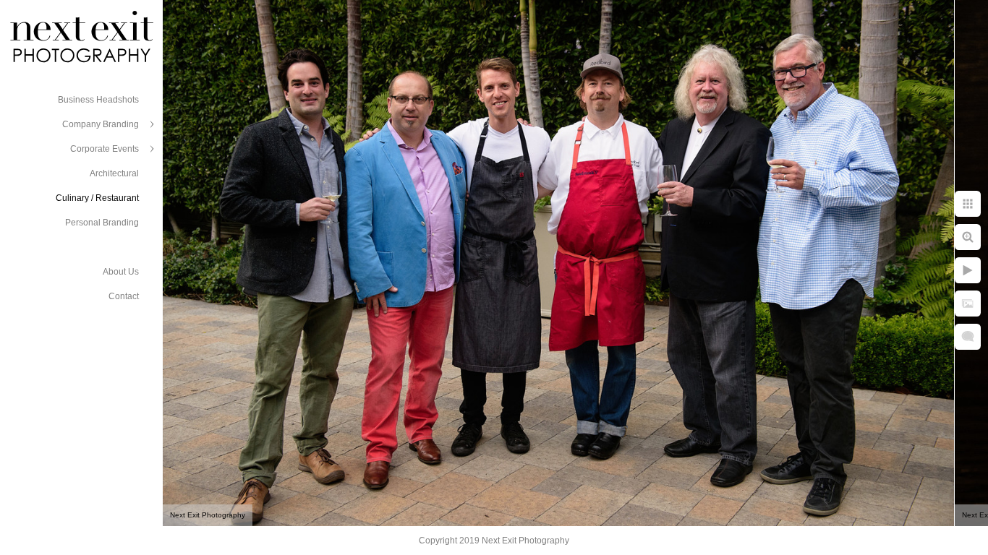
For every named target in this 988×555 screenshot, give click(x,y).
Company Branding (100, 124)
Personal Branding (102, 223)
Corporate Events (104, 149)
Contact (123, 296)
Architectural (114, 173)
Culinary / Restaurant (97, 198)
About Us (121, 272)
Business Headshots (98, 100)
